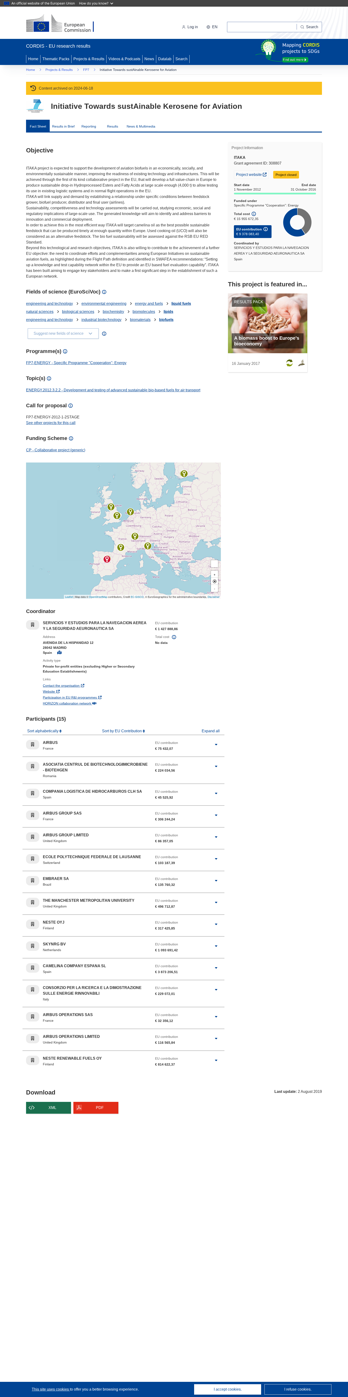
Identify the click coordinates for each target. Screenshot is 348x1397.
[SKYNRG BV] (130, 512)
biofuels (166, 320)
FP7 (86, 70)
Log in (192, 27)
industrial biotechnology (101, 320)
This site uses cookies (51, 1389)
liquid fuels (181, 304)
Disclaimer (214, 597)
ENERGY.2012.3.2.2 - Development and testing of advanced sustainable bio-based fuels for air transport (113, 390)
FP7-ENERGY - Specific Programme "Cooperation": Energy (76, 363)
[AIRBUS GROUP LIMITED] (117, 515)
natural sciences (40, 312)
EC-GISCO (137, 597)
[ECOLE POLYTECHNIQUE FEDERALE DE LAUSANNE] (135, 536)
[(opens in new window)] (64, 23)
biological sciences (78, 312)
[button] (212, 27)
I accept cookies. (228, 1389)
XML (52, 1108)
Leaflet (69, 597)
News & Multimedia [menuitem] (141, 126)
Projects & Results (88, 59)
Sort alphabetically (43, 731)
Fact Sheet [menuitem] (38, 126)
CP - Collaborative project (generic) (55, 450)
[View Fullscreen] (214, 563)
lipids (168, 312)
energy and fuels (149, 304)
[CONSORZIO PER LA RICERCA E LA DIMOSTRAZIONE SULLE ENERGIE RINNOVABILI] (148, 546)
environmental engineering (103, 304)
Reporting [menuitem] (88, 126)
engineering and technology (49, 304)
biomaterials (140, 320)
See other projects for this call (51, 423)
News (149, 59)
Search (181, 59)
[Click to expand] (216, 744)
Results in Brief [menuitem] (63, 126)
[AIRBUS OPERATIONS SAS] (121, 547)
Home (33, 59)
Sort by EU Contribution (122, 731)
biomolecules (144, 312)
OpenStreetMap (98, 597)
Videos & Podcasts (124, 59)
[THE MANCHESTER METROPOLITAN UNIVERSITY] (111, 507)
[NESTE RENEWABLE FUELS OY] (184, 473)
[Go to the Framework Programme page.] (35, 106)
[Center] (214, 581)
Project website (252, 174)
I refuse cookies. (298, 1389)
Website (66, 691)
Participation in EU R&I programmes (87, 697)
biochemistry (113, 312)
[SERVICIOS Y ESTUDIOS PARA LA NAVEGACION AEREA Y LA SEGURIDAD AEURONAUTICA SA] (107, 559)
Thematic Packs (55, 59)
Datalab (164, 59)
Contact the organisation (79, 685)
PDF (100, 1108)
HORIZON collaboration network (84, 703)
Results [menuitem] (112, 126)
